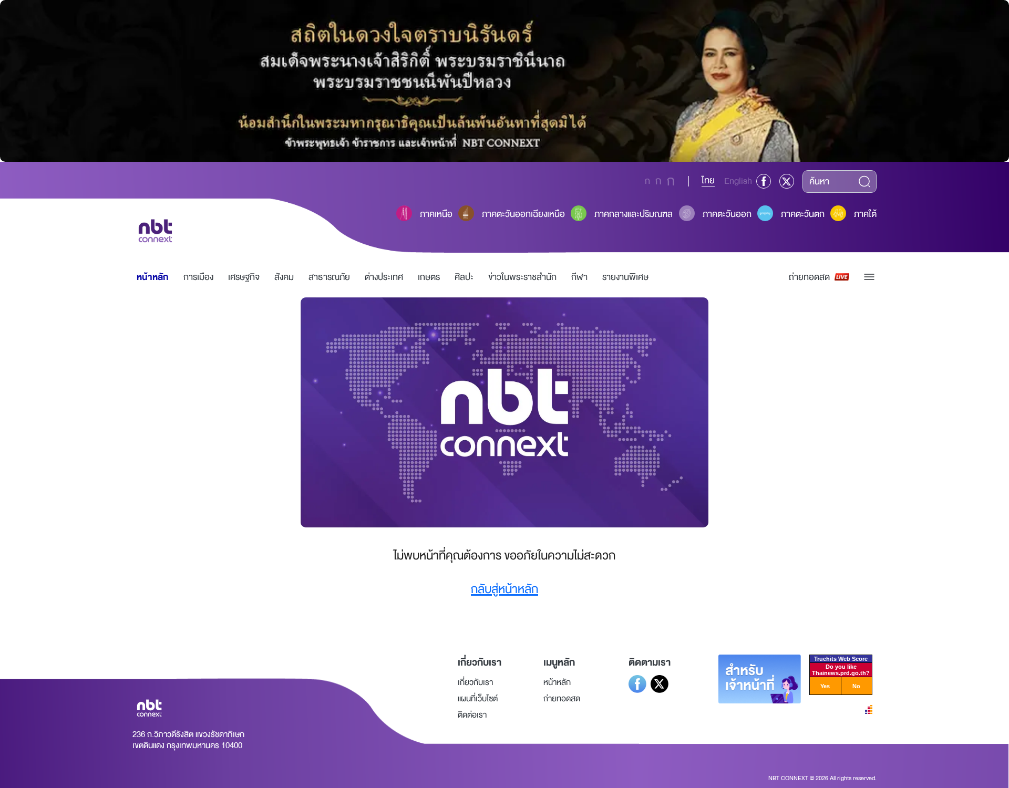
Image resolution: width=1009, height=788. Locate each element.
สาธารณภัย (329, 277)
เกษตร (429, 277)
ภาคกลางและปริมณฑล (633, 214)
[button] (869, 276)
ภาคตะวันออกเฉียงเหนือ (523, 214)
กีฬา (579, 277)
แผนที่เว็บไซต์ (478, 699)
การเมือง (198, 277)
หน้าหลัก (153, 277)
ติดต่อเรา (472, 715)
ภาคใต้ (865, 214)
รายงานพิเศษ (625, 277)
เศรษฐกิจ (244, 277)
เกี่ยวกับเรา (475, 682)
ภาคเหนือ (436, 214)
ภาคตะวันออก (727, 214)
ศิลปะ (464, 277)
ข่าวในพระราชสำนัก (522, 277)
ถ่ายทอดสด (809, 277)
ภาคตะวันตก (803, 214)
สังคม (284, 277)
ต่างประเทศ (384, 277)
